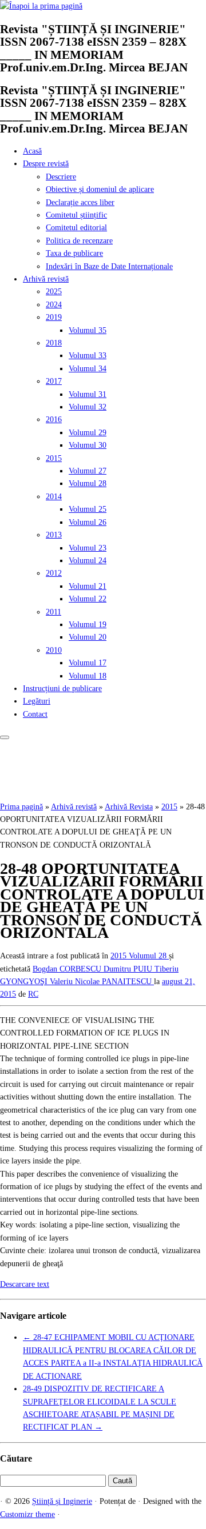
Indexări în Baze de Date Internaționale (109, 266)
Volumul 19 (87, 624)
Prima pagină (21, 806)
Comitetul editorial (76, 227)
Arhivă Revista (129, 806)
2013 (54, 535)
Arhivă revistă (46, 279)
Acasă (32, 151)
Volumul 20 (87, 637)
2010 (54, 650)
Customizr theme (27, 1514)
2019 (54, 317)
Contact (35, 714)
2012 (54, 573)
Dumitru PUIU (129, 969)
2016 (54, 419)
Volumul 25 (87, 509)
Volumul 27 (87, 471)
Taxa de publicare (74, 253)
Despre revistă (46, 163)
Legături (36, 701)
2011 (53, 612)
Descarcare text (24, 1284)
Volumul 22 (87, 599)
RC (33, 994)
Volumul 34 (87, 368)
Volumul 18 (87, 676)
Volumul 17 (87, 663)
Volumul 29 (87, 432)
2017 (54, 381)
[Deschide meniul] (4, 737)
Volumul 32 (87, 407)
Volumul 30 (87, 445)
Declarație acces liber (80, 202)
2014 (54, 496)
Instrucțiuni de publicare (62, 688)
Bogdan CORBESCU (68, 969)
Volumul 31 (87, 394)
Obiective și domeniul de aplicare (100, 189)
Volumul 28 (87, 483)
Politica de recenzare (79, 240)
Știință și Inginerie (62, 1501)
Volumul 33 (87, 355)
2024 (54, 304)
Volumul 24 (87, 560)
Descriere (61, 176)
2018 (54, 343)
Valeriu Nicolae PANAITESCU (102, 981)
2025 (54, 291)
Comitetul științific (76, 215)
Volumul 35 (87, 330)
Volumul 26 (87, 522)
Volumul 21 (87, 586)
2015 (54, 458)
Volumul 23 (87, 548)
